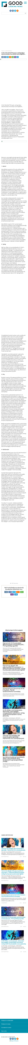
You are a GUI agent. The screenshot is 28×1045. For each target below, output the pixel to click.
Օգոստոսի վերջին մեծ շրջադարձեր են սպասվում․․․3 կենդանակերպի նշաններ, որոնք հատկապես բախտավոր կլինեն (14, 668)
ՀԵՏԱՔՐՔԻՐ (4, 902)
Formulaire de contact (6, 1027)
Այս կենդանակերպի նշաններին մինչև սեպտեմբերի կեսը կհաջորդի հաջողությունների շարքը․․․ (14, 759)
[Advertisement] (14, 32)
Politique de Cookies (5, 1024)
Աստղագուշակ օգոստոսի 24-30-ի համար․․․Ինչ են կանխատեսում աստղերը (14, 690)
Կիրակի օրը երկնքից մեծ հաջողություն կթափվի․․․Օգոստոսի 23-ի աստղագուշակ (13, 737)
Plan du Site (4, 1031)
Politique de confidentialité (7, 1020)
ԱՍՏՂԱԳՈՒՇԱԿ (5, 856)
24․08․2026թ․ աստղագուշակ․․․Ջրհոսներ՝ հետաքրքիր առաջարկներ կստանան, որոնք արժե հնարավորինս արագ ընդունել (14, 713)
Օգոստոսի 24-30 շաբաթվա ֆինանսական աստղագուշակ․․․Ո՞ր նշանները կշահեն (14, 644)
